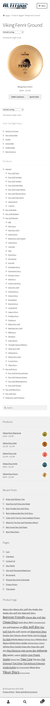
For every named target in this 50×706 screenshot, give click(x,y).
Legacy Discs (13, 312)
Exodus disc (8, 635)
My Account (8, 702)
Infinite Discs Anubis (18, 643)
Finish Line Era (33, 635)
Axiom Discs (12, 234)
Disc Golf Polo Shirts (16, 198)
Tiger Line (26, 659)
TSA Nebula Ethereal (34, 663)
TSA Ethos (17, 663)
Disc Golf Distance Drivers (18, 373)
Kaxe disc (26, 646)
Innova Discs (13, 296)
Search (25, 702)
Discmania (12, 259)
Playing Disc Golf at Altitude (17, 580)
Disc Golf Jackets (14, 181)
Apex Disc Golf (13, 230)
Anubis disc (37, 609)
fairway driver (20, 635)
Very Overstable (11, 135)
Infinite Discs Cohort (36, 643)
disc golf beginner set (13, 627)
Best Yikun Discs (12, 532)
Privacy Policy (11, 584)
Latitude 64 (12, 308)
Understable (10, 148)
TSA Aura (37, 659)
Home (8, 15)
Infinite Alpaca (17, 639)
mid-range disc (28, 650)
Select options (17, 97)
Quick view (34, 97)
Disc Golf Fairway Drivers (17, 377)
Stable (7, 139)
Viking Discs (12, 353)
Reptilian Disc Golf (15, 328)
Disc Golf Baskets (12, 214)
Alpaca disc (8, 609)
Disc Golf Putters (14, 385)
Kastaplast (12, 300)
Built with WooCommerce (26, 692)
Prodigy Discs (13, 316)
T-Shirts (11, 206)
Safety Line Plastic (30, 655)
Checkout (10, 556)
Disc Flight (10, 566)
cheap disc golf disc (36, 617)
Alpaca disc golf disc (22, 609)
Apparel (8, 169)
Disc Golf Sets (10, 394)
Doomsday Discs (14, 271)
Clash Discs (12, 243)
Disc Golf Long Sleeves (16, 190)
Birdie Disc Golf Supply (16, 239)
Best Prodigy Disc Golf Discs (17, 508)
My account (10, 575)
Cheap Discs (10, 622)
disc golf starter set (21, 631)
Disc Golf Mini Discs (12, 390)
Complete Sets (39, 622)
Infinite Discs (13, 292)
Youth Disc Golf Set (25, 673)
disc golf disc (31, 627)
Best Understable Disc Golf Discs (19, 513)
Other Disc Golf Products (14, 398)
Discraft (11, 263)
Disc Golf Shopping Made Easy (18, 570)
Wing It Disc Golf (14, 357)
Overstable (9, 144)
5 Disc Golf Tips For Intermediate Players (23, 518)
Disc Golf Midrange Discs (17, 381)
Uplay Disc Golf (14, 349)
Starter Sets (15, 659)
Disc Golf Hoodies (15, 177)
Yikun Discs (12, 365)
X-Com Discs (13, 361)
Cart (8, 552)
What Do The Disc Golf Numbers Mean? (22, 522)
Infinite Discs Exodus (12, 646)
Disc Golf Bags (11, 210)
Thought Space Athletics (17, 345)
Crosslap (11, 247)
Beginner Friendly (14, 617)
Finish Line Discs (14, 283)
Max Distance (10, 152)
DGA (9, 251)
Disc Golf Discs (11, 369)
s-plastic (17, 655)
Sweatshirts (12, 202)
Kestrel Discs (13, 304)
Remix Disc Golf (14, 324)
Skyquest (11, 337)
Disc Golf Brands (11, 218)
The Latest (10, 589)
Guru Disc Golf (13, 288)
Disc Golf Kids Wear (15, 185)
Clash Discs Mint (25, 622)
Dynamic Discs (13, 275)
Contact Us (10, 561)
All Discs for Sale (11, 131)
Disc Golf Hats (13, 173)
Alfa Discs (12, 226)
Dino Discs (12, 255)
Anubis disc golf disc (12, 613)
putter (10, 655)
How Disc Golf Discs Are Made (18, 504)
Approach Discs (29, 613)
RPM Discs (12, 332)
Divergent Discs (14, 267)
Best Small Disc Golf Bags (16, 527)
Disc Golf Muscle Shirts (17, 194)
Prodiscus (12, 320)
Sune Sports (12, 341)
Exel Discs (12, 279)
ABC (9, 222)
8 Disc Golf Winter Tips (15, 499)
